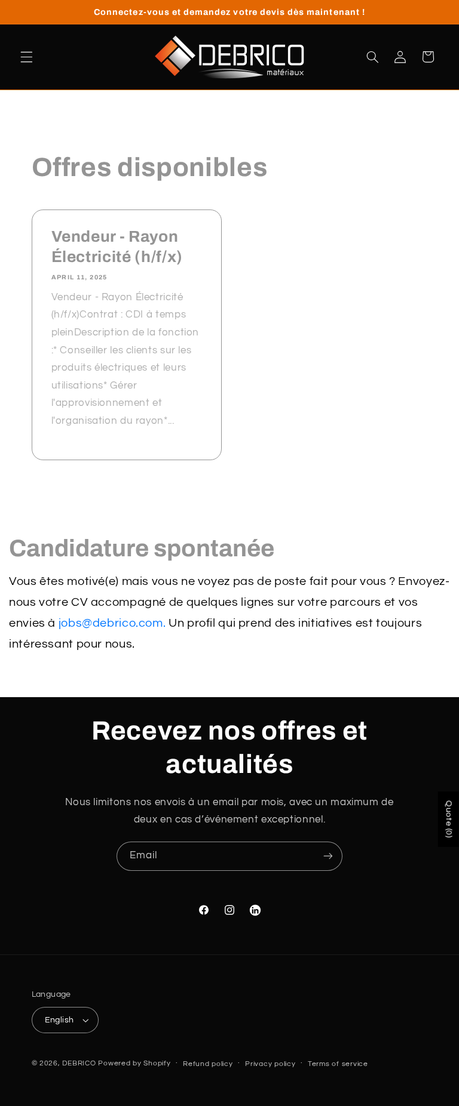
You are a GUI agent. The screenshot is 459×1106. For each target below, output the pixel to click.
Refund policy (208, 1064)
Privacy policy (270, 1064)
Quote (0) (449, 819)
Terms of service (338, 1064)
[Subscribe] (328, 856)
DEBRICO (79, 1063)
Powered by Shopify (134, 1063)
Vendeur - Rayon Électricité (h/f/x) (117, 247)
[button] (26, 56)
